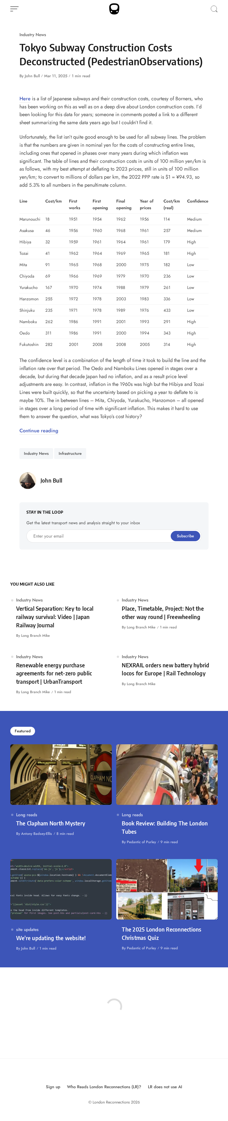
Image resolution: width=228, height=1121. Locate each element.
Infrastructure (70, 453)
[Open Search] (214, 8)
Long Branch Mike (35, 635)
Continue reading (38, 430)
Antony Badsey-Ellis (36, 833)
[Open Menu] (14, 8)
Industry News (32, 34)
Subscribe (185, 536)
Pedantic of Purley (141, 842)
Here (25, 98)
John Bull (32, 76)
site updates (27, 929)
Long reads (26, 815)
